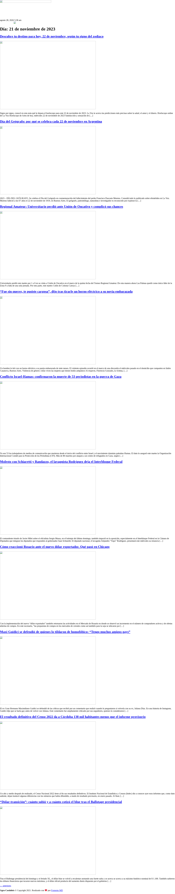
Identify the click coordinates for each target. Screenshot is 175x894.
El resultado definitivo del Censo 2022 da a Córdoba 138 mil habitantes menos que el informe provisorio (73, 717)
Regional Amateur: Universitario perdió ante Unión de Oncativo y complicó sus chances (61, 206)
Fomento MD (57, 890)
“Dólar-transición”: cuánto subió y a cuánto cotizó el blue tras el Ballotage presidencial (61, 802)
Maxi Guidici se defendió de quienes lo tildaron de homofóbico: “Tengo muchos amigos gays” (65, 632)
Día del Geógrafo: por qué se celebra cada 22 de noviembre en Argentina (51, 121)
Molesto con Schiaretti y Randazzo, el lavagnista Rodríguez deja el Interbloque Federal (61, 461)
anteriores (5, 886)
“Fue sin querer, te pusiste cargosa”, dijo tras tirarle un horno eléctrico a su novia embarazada (66, 291)
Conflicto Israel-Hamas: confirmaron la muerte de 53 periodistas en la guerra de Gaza (60, 376)
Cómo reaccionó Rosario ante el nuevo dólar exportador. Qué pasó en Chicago (55, 546)
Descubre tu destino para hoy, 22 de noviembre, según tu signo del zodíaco (51, 36)
